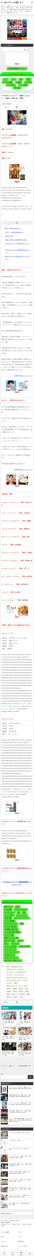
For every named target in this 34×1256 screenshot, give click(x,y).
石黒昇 (8, 994)
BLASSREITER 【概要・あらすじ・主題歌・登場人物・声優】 (20, 1164)
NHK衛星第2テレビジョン (17, 966)
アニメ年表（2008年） (21, 972)
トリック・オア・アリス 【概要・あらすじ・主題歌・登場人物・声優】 (20, 1103)
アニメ (20, 1232)
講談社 (28, 994)
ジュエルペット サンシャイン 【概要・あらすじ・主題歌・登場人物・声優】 (20, 1196)
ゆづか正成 (20, 969)
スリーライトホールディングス (13, 980)
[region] (17, 29)
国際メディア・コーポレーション (14, 986)
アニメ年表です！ (15, 1140)
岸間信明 (9, 988)
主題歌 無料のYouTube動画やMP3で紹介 (16, 239)
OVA (2, 1236)
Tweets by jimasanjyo (6, 1213)
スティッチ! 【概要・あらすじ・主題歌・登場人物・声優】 (9, 1065)
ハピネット (9, 983)
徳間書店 (15, 988)
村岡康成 (9, 991)
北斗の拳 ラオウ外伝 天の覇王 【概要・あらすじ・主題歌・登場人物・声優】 (20, 1172)
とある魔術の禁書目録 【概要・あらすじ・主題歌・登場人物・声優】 (25, 1065)
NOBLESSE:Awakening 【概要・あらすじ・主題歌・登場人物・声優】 (20, 1096)
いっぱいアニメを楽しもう (12, 2)
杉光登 (26, 988)
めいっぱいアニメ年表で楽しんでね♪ (19, 1132)
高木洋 (21, 997)
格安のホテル (4, 1246)
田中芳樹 (27, 991)
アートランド (10, 975)
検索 (2, 1074)
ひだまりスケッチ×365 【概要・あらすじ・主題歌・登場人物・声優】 (25, 1038)
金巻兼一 (16, 997)
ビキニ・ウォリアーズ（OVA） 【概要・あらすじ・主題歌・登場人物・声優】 (20, 1088)
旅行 (13, 1254)
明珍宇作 (21, 988)
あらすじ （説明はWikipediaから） (14, 232)
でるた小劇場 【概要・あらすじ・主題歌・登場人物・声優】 (20, 1111)
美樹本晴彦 (22, 994)
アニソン (3, 1241)
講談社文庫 (9, 997)
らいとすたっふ (10, 972)
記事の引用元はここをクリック (23, 375)
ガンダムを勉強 (5, 1232)
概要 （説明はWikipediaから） (13, 228)
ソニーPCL (25, 980)
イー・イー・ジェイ (19, 975)
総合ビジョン (15, 994)
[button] (17, 29)
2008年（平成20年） (6, 103)
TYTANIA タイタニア (11, 969)
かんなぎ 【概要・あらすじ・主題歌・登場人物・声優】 (24, 1023)
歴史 (21, 1254)
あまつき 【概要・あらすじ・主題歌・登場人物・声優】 (8, 1023)
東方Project (21, 1241)
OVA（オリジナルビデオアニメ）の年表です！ (20, 1149)
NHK (8, 966)
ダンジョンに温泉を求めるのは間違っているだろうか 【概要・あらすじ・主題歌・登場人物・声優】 (20, 1120)
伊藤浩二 (16, 983)
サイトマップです (22, 1246)
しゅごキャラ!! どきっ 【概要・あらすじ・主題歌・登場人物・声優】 (20, 1180)
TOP (11, 1220)
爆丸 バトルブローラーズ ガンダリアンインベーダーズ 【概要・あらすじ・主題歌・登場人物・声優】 (20, 1189)
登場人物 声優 (9, 236)
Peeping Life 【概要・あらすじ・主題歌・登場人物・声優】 (8, 1038)
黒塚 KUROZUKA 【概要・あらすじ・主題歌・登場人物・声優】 (8, 1054)
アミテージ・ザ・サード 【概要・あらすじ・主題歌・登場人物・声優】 (20, 1157)
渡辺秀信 (21, 991)
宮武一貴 (26, 986)
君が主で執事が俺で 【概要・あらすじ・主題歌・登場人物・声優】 (25, 1054)
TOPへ (29, 1254)
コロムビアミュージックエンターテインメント (17, 977)
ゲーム (20, 1236)
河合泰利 (15, 991)
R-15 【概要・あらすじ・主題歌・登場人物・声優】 (19, 1204)
